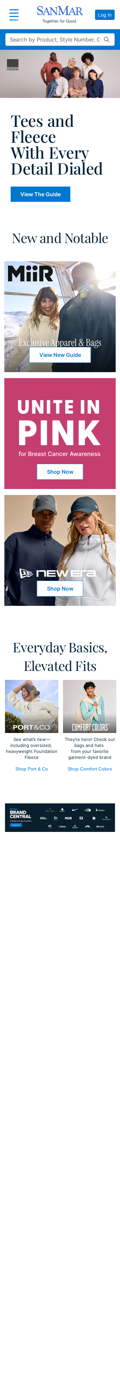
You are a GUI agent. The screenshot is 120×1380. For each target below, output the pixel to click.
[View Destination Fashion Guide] (60, 74)
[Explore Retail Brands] (60, 817)
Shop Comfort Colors (90, 768)
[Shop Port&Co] (31, 706)
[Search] (107, 39)
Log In (105, 15)
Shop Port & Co (31, 768)
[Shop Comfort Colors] (89, 706)
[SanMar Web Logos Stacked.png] (60, 14)
